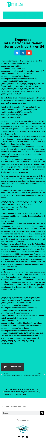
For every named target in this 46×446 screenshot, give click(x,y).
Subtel (6, 394)
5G (11, 389)
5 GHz (6, 389)
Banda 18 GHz (18, 389)
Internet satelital (17, 392)
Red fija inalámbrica (31, 392)
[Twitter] (17, 52)
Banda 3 (27, 389)
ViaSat (12, 394)
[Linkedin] (23, 52)
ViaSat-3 (19, 394)
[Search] (42, 413)
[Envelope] (29, 52)
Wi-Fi (25, 394)
